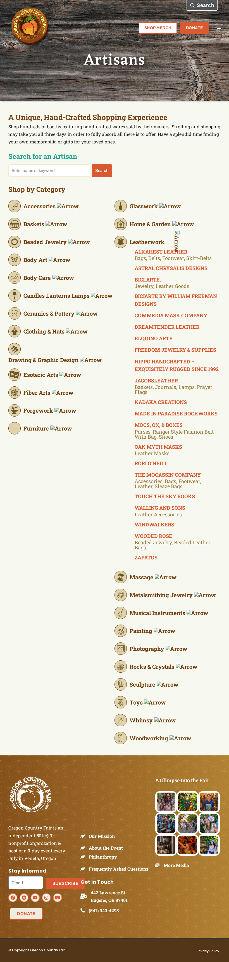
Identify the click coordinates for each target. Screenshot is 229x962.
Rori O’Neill (151, 463)
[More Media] (159, 865)
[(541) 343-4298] (84, 910)
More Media (176, 865)
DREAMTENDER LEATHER (167, 326)
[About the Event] (84, 848)
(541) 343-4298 (104, 910)
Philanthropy (103, 857)
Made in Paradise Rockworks (176, 413)
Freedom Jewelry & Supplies (175, 349)
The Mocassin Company (168, 474)
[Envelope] (57, 897)
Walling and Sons (160, 507)
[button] (202, 5)
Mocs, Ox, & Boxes (159, 425)
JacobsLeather (156, 380)
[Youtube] (35, 897)
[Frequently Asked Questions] (84, 869)
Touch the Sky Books (165, 496)
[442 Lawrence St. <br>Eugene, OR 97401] (85, 896)
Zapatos (146, 557)
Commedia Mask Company (171, 315)
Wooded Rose (153, 536)
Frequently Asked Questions (118, 869)
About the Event (106, 848)
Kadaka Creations (161, 402)
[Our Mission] (84, 836)
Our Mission (102, 836)
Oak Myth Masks (158, 446)
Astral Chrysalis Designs (171, 268)
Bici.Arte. (148, 279)
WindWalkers (154, 524)
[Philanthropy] (84, 857)
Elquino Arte (154, 338)
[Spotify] (24, 897)
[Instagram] (46, 897)
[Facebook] (12, 897)
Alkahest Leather (161, 251)
